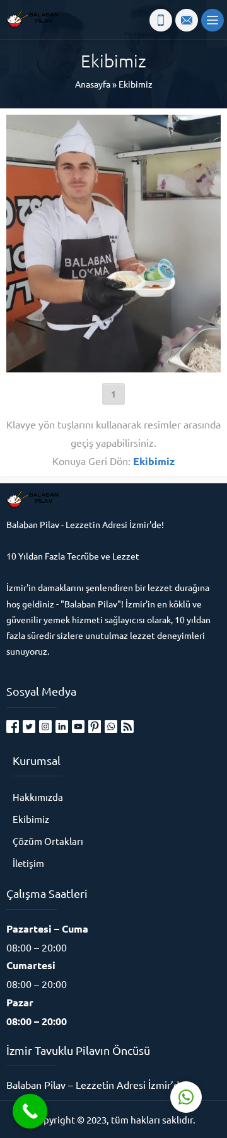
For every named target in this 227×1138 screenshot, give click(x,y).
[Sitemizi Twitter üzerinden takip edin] (29, 726)
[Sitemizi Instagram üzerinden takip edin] (45, 726)
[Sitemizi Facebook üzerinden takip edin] (12, 726)
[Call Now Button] (30, 1111)
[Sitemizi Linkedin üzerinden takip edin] (61, 726)
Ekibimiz (136, 83)
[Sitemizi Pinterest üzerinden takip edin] (94, 726)
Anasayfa (92, 83)
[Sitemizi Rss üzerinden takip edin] (127, 726)
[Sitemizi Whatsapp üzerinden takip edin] (111, 726)
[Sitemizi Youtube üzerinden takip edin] (78, 726)
